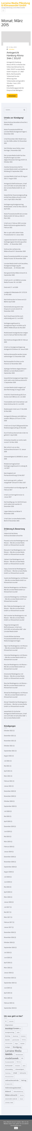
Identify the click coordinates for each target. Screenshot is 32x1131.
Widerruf (8, 1091)
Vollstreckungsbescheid (13, 1088)
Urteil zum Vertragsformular (13, 495)
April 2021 (7, 771)
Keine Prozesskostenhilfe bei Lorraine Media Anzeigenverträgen (14, 638)
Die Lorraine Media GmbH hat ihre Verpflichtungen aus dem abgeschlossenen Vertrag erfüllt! (14, 157)
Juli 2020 (7, 811)
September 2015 (9, 983)
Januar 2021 (8, 786)
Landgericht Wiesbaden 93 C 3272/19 (15, 292)
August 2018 (8, 872)
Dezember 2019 (9, 826)
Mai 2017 (6, 912)
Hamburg (24, 1039)
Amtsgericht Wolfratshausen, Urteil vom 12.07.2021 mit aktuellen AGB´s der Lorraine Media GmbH (15, 186)
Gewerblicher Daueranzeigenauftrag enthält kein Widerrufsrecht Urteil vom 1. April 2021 (15, 197)
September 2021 (9, 751)
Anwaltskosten (18, 1028)
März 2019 (7, 842)
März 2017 (7, 917)
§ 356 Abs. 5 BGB (9, 1102)
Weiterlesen (12, 96)
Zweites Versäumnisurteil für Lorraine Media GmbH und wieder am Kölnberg (16, 169)
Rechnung (19, 1061)
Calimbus (11, 49)
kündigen (7, 1047)
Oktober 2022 (8, 731)
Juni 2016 (7, 958)
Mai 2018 (6, 887)
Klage (16, 1043)
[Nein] (30, 1125)
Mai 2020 (6, 816)
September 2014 (9, 1008)
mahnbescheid (9, 1054)
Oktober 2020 (8, 801)
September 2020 (9, 806)
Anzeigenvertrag (9, 1032)
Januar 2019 (8, 852)
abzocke (11, 1021)
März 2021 (7, 776)
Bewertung (15, 1036)
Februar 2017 (8, 922)
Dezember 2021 (9, 736)
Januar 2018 (8, 902)
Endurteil (7, 287)
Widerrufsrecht (11, 1095)
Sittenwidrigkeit (19, 1069)
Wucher (22, 1095)
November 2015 (9, 978)
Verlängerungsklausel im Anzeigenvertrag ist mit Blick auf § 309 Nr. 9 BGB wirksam (15, 325)
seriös (24, 1065)
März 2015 (7, 998)
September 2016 (9, 947)
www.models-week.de (11, 1099)
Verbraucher (23, 1073)
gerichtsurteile (15, 1039)
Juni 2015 (7, 988)
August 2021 (8, 756)
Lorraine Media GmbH (13, 1050)
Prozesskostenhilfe (9, 1062)
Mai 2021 (6, 766)
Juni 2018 (7, 882)
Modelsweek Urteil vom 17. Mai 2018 (15, 409)
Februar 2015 (8, 1003)
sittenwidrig (9, 1069)
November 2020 (9, 796)
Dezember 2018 (9, 857)
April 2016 (7, 963)
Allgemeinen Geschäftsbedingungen (12, 1025)
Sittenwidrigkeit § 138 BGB (12, 457)
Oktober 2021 (8, 746)
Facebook (23, 1036)
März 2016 (7, 968)
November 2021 (9, 741)
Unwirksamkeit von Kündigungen (14, 488)
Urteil (15, 1073)
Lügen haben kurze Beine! (12, 511)
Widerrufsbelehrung (18, 1091)
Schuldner (17, 1065)
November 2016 (9, 937)
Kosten (22, 1043)
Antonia (6, 674)
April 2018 (7, 892)
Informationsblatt (8, 1043)
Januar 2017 (8, 927)
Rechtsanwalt (8, 1065)
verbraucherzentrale (11, 1080)
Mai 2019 (6, 836)
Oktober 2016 (8, 942)
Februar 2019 (8, 847)
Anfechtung (8, 1029)
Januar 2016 (8, 973)
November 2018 (9, 862)
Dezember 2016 (9, 932)
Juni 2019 (7, 831)
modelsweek (12, 1058)
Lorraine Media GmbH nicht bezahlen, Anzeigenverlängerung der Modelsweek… (16, 266)
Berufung (7, 1036)
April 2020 (7, 821)
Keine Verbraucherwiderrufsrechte (15, 122)
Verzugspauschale (8, 1084)
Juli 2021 (7, 761)
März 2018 (7, 897)
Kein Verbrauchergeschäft (12, 340)
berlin (18, 1032)
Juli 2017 (7, 907)
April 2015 (7, 993)
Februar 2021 (8, 781)
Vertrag (23, 1080)
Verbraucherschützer (9, 1076)
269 (5, 1021)
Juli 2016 (7, 952)
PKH (22, 1058)
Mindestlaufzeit (19, 1054)
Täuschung (7, 1073)
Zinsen (21, 1099)
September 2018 (9, 867)
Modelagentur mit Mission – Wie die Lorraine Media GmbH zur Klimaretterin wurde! (16, 543)
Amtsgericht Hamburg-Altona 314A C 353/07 (15, 55)
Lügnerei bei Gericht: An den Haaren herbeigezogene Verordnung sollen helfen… (15, 242)
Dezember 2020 (9, 791)
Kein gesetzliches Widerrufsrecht (14, 273)
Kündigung (17, 1047)
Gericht (7, 1040)
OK (16, 1128)
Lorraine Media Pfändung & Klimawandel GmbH (15, 4)
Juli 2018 (7, 877)
